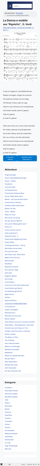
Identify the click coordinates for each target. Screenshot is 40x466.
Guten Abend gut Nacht (13, 288)
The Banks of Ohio (11, 337)
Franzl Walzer (10, 282)
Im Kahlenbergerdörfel (13, 291)
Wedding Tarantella (12, 349)
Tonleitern (8, 388)
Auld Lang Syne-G (11, 233)
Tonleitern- (9, 184)
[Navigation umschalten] (10, 6)
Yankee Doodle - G (11, 236)
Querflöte (8, 415)
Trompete (8, 421)
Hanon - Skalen (10, 181)
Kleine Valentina (11, 300)
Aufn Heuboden (10, 368)
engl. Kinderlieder (11, 446)
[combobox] (22, 6)
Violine (7, 424)
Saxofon (8, 418)
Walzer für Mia (10, 208)
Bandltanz (8, 264)
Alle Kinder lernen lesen (13, 248)
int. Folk (7, 443)
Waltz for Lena (10, 215)
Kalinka (7, 297)
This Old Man (9, 340)
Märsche (8, 449)
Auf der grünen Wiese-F (13, 221)
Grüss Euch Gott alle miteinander (17, 285)
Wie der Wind (10, 359)
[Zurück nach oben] (36, 462)
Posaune (8, 412)
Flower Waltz (9, 242)
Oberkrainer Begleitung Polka (16, 239)
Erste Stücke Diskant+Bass (14, 193)
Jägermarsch (9, 294)
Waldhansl (8, 352)
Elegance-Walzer (11, 276)
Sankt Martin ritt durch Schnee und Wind (20, 322)
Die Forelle (9, 279)
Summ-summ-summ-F (13, 230)
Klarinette (8, 406)
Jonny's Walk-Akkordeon (14, 196)
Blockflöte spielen (11, 397)
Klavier (7, 409)
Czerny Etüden (10, 187)
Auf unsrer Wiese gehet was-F (16, 224)
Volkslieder (9, 437)
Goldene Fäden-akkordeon (14, 205)
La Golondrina (10, 307)
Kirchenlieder (10, 430)
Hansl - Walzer (10, 212)
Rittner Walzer (10, 319)
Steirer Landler (10, 334)
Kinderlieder (9, 440)
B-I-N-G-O (8, 227)
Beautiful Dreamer (11, 267)
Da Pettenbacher (11, 190)
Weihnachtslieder (11, 433)
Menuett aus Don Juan (13, 316)
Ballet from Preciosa (12, 258)
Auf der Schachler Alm (13, 371)
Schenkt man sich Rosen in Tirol (16, 328)
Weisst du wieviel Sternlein (14, 356)
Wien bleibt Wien (11, 362)
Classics (7, 427)
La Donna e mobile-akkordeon (16, 303)
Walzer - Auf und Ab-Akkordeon (16, 199)
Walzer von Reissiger (12, 346)
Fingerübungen (10, 175)
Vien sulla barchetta (12, 343)
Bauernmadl (9, 261)
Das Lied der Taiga (11, 270)
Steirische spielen (11, 394)
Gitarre (7, 403)
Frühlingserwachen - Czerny (15, 245)
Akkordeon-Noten (11, 391)
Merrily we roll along (12, 218)
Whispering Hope (11, 365)
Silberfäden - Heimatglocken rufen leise (19, 325)
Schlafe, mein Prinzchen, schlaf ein (17, 331)
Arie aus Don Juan (11, 251)
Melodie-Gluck (10, 313)
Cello (6, 400)
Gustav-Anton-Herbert (13, 202)
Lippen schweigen (11, 310)
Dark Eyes (8, 273)
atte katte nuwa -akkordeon (15, 254)
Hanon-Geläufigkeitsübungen (16, 178)
